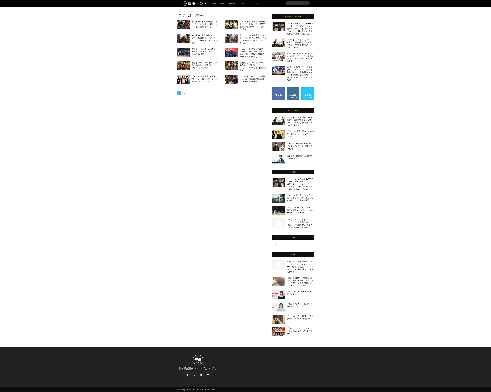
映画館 (232, 3)
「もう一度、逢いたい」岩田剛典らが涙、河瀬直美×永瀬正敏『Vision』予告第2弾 (252, 78)
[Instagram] (194, 374)
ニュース (242, 3)
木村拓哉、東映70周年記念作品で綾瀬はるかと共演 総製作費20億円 (300, 146)
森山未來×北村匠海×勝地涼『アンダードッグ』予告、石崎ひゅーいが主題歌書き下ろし (204, 24)
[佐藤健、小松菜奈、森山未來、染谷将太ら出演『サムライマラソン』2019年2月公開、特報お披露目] (231, 65)
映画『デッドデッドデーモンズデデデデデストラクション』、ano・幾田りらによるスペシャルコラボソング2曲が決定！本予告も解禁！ (300, 267)
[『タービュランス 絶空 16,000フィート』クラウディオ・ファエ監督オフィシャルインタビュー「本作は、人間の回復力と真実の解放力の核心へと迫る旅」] (278, 26)
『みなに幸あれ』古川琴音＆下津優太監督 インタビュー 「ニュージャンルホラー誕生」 (300, 210)
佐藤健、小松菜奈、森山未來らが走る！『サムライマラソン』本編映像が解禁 (204, 51)
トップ (179, 11)
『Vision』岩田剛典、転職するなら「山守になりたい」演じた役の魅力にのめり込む (204, 78)
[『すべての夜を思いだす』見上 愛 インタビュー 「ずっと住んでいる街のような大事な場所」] (278, 198)
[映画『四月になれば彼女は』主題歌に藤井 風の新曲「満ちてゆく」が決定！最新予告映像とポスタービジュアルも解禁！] (278, 281)
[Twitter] (201, 374)
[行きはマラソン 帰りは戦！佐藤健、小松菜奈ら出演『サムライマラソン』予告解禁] (183, 65)
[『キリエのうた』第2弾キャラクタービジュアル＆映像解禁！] (278, 319)
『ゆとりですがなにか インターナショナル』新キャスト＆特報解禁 (300, 330)
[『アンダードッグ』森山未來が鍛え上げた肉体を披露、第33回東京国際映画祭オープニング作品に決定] (231, 24)
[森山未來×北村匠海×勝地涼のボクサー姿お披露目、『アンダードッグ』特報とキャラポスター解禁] (183, 38)
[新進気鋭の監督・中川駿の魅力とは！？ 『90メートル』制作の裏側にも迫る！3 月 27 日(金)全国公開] (278, 56)
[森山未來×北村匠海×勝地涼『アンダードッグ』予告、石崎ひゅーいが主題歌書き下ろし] (183, 24)
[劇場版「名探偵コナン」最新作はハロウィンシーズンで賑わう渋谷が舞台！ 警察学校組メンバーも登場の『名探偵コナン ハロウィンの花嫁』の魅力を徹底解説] (278, 70)
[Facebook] (187, 374)
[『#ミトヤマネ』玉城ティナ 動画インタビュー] (278, 294)
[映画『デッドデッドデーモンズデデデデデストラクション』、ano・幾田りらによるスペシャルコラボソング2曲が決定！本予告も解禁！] (278, 264)
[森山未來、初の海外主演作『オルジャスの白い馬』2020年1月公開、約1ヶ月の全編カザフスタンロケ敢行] (231, 38)
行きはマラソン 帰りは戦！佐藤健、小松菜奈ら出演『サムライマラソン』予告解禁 (204, 65)
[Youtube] (208, 374)
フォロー (293, 88)
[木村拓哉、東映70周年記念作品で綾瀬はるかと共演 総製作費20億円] (278, 146)
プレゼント (253, 3)
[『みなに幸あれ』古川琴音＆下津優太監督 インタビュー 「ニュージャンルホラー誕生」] (278, 210)
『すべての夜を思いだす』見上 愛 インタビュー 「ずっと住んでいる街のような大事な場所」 (300, 197)
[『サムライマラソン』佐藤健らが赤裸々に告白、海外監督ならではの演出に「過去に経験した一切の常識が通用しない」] (231, 52)
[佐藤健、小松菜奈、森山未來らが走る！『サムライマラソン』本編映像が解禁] (183, 52)
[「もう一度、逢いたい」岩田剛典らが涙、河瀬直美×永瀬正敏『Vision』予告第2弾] (231, 79)
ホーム (214, 3)
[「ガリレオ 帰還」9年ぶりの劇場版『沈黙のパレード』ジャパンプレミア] (278, 134)
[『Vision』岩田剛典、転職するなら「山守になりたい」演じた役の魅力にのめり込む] (183, 79)
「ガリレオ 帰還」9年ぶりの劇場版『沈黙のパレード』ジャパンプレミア (300, 133)
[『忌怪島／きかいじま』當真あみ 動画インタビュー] (278, 307)
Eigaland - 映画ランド (195, 3)
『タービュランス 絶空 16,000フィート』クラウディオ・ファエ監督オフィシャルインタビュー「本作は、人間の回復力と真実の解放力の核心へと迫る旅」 (300, 28)
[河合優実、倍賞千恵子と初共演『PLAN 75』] (278, 159)
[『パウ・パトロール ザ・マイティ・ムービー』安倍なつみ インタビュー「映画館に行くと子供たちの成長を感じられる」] (278, 222)
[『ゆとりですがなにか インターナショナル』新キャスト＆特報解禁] (278, 331)
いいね (279, 88)
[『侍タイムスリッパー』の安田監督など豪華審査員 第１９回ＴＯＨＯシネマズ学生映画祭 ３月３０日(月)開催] (278, 42)
